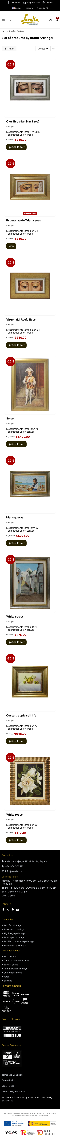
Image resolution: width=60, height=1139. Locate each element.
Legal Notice (8, 1086)
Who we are (10, 956)
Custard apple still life (21, 715)
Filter (11, 48)
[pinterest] (12, 909)
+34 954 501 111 (14, 866)
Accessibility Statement (13, 1091)
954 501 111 (15, 3)
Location (49, 3)
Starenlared (7, 1100)
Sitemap (8, 980)
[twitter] (8, 909)
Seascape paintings (14, 937)
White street (14, 616)
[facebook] (3, 909)
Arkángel (10, 126)
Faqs (6, 976)
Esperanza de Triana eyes (23, 220)
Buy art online (11, 964)
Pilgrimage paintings (14, 933)
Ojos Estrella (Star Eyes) (22, 121)
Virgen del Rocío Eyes (21, 319)
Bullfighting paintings (15, 945)
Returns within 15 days (15, 968)
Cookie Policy (8, 1080)
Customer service (13, 972)
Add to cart (18, 146)
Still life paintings (12, 925)
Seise (10, 418)
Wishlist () (43, 8)
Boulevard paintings (14, 929)
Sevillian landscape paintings (19, 941)
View (11, 246)
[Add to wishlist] (53, 63)
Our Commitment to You (16, 960)
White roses (14, 814)
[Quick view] (53, 68)
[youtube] (17, 909)
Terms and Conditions (13, 1075)
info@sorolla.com (33, 3)
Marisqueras (14, 517)
